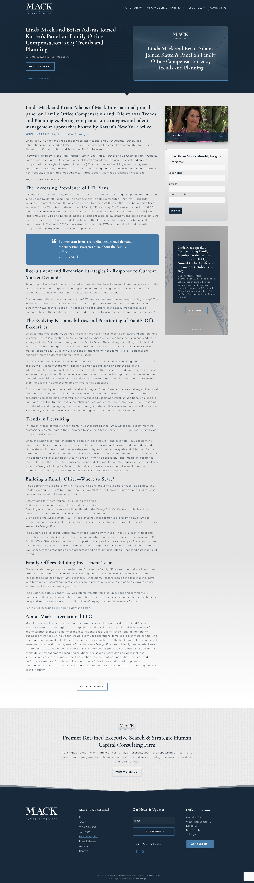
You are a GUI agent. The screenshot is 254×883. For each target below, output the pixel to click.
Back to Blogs (91, 686)
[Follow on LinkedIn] (137, 851)
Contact (83, 851)
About (139, 8)
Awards (83, 846)
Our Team (177, 8)
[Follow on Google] (143, 851)
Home (127, 8)
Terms (157, 875)
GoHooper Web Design (135, 879)
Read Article (39, 66)
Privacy (150, 875)
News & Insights (88, 836)
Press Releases (87, 841)
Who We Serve (157, 8)
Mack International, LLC (118, 875)
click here (60, 607)
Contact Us (199, 844)
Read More (196, 310)
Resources (194, 8)
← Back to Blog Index (38, 78)
